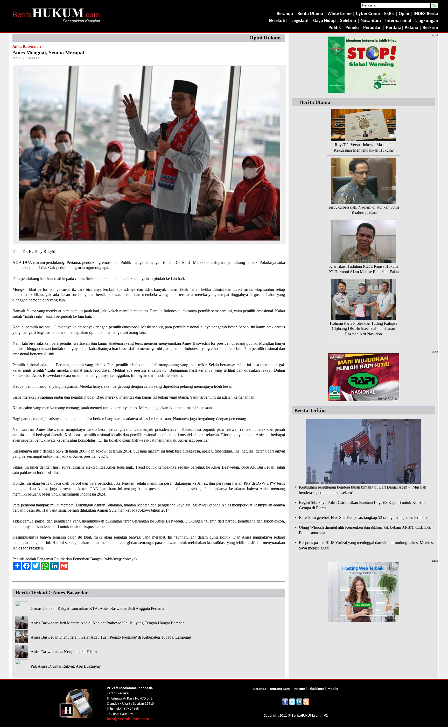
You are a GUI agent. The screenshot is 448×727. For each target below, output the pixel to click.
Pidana (411, 27)
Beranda (285, 13)
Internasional (398, 20)
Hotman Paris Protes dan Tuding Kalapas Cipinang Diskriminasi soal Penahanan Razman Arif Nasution (363, 328)
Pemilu (352, 27)
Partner (299, 689)
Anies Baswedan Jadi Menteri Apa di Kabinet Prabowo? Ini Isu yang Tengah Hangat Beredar (107, 623)
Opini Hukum (265, 37)
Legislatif (300, 20)
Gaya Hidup (324, 20)
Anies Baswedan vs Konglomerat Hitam (64, 652)
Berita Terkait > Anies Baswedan (52, 592)
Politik (334, 27)
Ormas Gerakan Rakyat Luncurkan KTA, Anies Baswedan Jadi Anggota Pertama (97, 608)
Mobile (332, 689)
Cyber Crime (368, 13)
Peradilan (372, 27)
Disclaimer (316, 689)
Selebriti (348, 20)
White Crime (340, 13)
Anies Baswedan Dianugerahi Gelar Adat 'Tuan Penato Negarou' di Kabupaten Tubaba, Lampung (111, 637)
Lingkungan (426, 20)
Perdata (393, 27)
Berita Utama (310, 13)
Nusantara (371, 20)
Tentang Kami (280, 689)
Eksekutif (278, 20)
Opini (403, 13)
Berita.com (306, 716)
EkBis (389, 13)
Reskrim (430, 27)
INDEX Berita (426, 13)
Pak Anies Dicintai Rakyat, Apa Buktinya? (66, 666)
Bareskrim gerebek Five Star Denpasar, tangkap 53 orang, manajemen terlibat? (363, 517)
